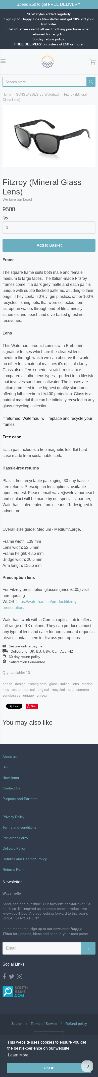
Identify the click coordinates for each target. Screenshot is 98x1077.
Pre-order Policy (15, 838)
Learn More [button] (18, 1055)
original (43, 690)
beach (7, 684)
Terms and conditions (19, 827)
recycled (58, 690)
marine (87, 684)
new (6, 690)
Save (34, 706)
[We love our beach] (47, 61)
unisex (42, 695)
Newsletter (11, 778)
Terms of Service (44, 1024)
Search (17, 1024)
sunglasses (11, 695)
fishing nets (37, 684)
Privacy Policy (13, 817)
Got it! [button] (49, 1068)
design (20, 684)
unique (28, 695)
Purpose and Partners (20, 799)
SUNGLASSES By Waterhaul (37, 94)
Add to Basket (49, 245)
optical (29, 690)
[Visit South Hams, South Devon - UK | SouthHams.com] (15, 1000)
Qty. (6, 218)
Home (7, 94)
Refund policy (76, 1024)
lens (75, 684)
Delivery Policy (14, 848)
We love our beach (18, 199)
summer (82, 690)
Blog (6, 767)
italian (65, 684)
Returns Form (14, 869)
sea (71, 690)
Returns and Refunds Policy (25, 859)
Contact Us (11, 788)
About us (10, 757)
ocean (17, 690)
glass (53, 684)
